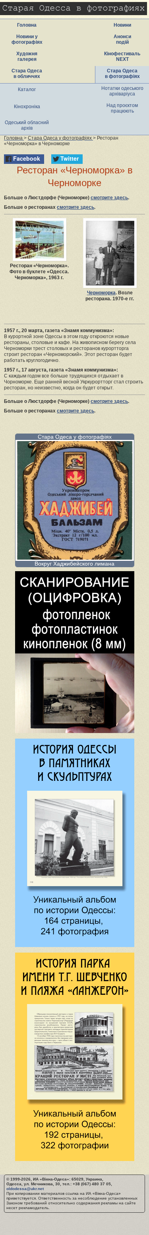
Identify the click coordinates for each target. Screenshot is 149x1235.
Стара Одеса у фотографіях (75, 437)
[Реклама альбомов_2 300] (74, 1158)
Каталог (27, 89)
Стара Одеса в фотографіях (122, 73)
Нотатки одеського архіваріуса (122, 91)
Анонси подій (122, 39)
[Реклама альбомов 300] (74, 944)
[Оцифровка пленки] (74, 730)
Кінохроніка (27, 106)
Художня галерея (26, 56)
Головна (27, 25)
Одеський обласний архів (27, 125)
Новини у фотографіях (27, 39)
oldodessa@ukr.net (25, 1188)
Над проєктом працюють (122, 108)
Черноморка (101, 293)
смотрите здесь (109, 197)
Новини (122, 25)
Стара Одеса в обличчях (27, 73)
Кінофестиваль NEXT (122, 56)
